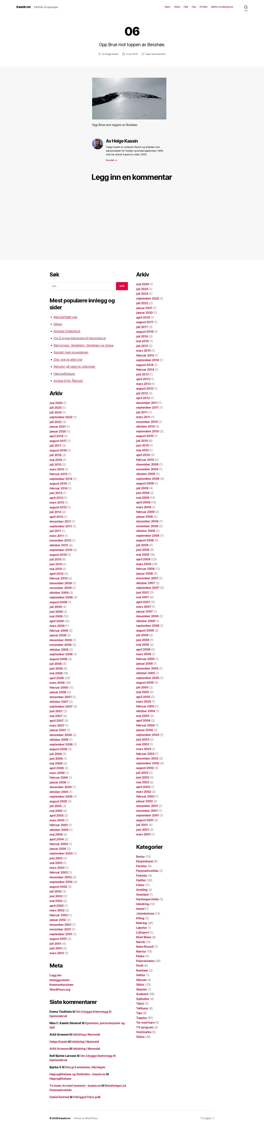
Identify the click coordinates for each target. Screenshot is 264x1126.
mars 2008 (57, 682)
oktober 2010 (59, 545)
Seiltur (140, 975)
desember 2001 (61, 924)
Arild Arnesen (59, 1048)
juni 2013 (56, 493)
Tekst (140, 1003)
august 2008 (58, 659)
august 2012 (58, 507)
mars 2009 (57, 626)
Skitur (140, 984)
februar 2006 (59, 777)
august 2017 (58, 441)
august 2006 (58, 749)
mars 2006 (57, 773)
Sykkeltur (142, 999)
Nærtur (141, 951)
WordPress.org (60, 989)
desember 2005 (61, 787)
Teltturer (142, 1008)
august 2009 (58, 602)
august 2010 (58, 554)
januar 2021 (58, 426)
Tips (193, 6)
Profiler (204, 6)
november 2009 (61, 588)
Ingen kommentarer (155, 54)
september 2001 (61, 934)
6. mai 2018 (132, 54)
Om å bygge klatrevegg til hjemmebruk (80, 338)
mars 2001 (57, 953)
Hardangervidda (147, 899)
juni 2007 (56, 711)
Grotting (142, 889)
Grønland (142, 894)
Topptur (141, 1018)
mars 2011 (57, 535)
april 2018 (56, 436)
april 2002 (57, 905)
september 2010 (61, 550)
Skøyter (141, 989)
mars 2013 (57, 502)
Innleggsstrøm (60, 980)
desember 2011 (60, 521)
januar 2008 (58, 692)
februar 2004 (59, 844)
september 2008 (61, 654)
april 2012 (56, 517)
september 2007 (61, 706)
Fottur (140, 885)
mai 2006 (56, 763)
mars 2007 (57, 725)
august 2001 (58, 939)
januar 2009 (58, 635)
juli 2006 (56, 754)
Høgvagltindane (64, 373)
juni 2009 (56, 611)
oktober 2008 (59, 649)
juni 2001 (56, 948)
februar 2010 (59, 578)
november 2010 (60, 540)
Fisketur (142, 875)
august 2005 (58, 801)
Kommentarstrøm (61, 984)
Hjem (167, 6)
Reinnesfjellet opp (65, 317)
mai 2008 (56, 673)
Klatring (141, 923)
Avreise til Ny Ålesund (68, 380)
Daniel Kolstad (59, 1097)
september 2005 (61, 796)
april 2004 (57, 839)
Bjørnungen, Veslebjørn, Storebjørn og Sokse (83, 345)
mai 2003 (56, 863)
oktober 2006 (59, 739)
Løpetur (141, 927)
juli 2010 (55, 559)
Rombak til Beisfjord (67, 331)
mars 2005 (57, 820)
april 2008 (57, 678)
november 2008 (61, 645)
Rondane (142, 970)
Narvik (140, 942)
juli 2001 (55, 943)
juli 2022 (56, 422)
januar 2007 (58, 730)
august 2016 (58, 450)
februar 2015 (58, 474)
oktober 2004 (59, 830)
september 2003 (61, 853)
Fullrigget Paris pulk (87, 1097)
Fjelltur (141, 880)
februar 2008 (59, 687)
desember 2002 (61, 877)
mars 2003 (57, 867)
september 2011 (61, 526)
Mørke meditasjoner (222, 6)
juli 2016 (55, 455)
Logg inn (55, 975)
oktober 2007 (59, 701)
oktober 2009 (59, 592)
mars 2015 (57, 469)
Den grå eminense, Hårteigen (85, 1067)
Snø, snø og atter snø (68, 359)
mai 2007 (56, 716)
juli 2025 (56, 407)
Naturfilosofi (145, 946)
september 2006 (61, 744)
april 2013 (56, 498)
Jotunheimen (145, 913)
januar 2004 (58, 849)
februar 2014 (59, 488)
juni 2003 (56, 858)
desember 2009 (61, 583)
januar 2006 (58, 782)
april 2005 (57, 815)
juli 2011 (55, 531)
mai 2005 (56, 811)
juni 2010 (56, 564)
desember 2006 (61, 735)
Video (177, 6)
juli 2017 (55, 445)
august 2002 (58, 886)
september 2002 (61, 882)
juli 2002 (56, 891)
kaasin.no (23, 7)
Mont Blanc (143, 937)
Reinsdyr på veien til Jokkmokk (74, 366)
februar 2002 (59, 915)
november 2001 (60, 929)
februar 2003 (59, 872)
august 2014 (58, 483)
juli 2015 (55, 464)
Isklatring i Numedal (86, 1034)
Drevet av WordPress (85, 1118)
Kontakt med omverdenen (71, 352)
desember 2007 (61, 697)
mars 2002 (57, 910)
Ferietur (141, 866)
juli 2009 (56, 607)
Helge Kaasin (111, 54)
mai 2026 (56, 403)
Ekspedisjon (144, 861)
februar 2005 (59, 825)
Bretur (140, 856)
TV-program (144, 1027)
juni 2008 (56, 668)
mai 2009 (56, 616)
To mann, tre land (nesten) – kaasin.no (75, 1085)
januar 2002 (58, 920)
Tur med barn (145, 1022)
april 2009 (57, 621)
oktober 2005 (59, 792)
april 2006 (57, 768)
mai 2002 (56, 901)
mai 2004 (56, 834)
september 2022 (61, 417)
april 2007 (57, 720)
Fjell (186, 6)
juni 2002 (56, 896)
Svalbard (142, 994)
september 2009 (61, 597)
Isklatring (142, 904)
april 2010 (56, 573)
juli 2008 (56, 663)
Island (140, 908)
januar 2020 (58, 431)
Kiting (140, 918)
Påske (140, 956)
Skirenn (141, 980)
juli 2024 (56, 412)
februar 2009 (59, 630)
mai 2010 (56, 569)
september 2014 (61, 479)
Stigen (58, 324)
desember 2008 (61, 640)
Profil (139, 965)
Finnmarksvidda (147, 871)
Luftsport (142, 932)
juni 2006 (56, 758)
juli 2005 (56, 806)
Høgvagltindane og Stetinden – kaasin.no (77, 1074)
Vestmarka (143, 1032)
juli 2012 (55, 512)
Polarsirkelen (145, 961)
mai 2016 (56, 460)
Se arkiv (111, 160)
